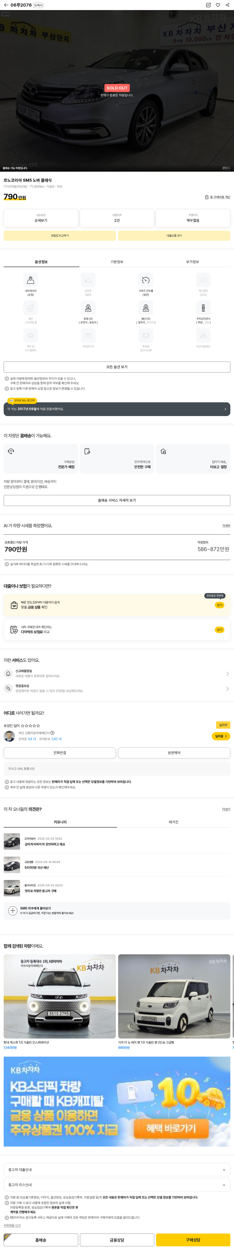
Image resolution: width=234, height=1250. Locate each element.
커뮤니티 (60, 822)
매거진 (173, 822)
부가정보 (192, 262)
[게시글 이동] (117, 841)
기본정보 (117, 262)
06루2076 (27, 5)
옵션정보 (41, 262)
